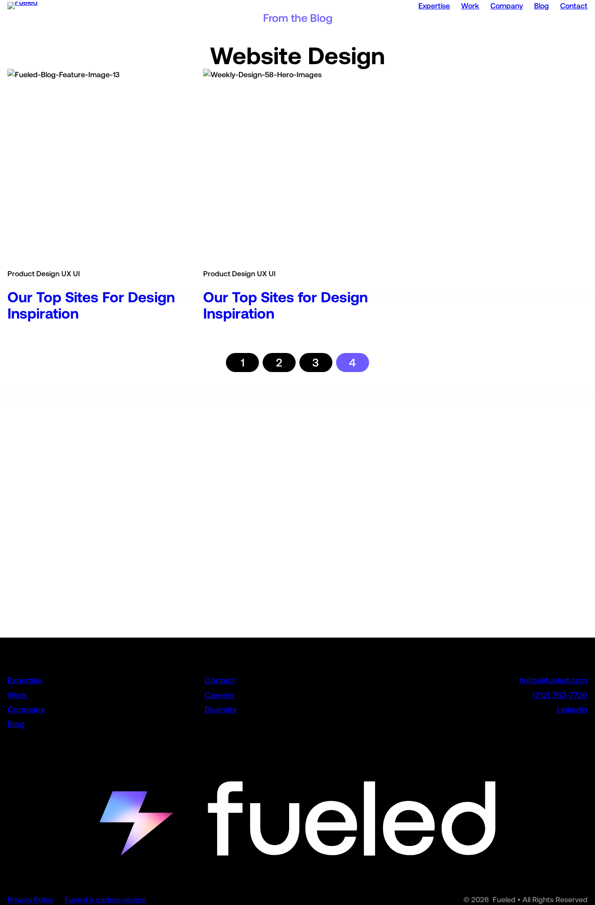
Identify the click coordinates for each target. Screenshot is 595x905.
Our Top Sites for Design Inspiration (285, 305)
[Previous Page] (215, 362)
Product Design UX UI (43, 273)
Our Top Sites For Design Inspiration (91, 305)
